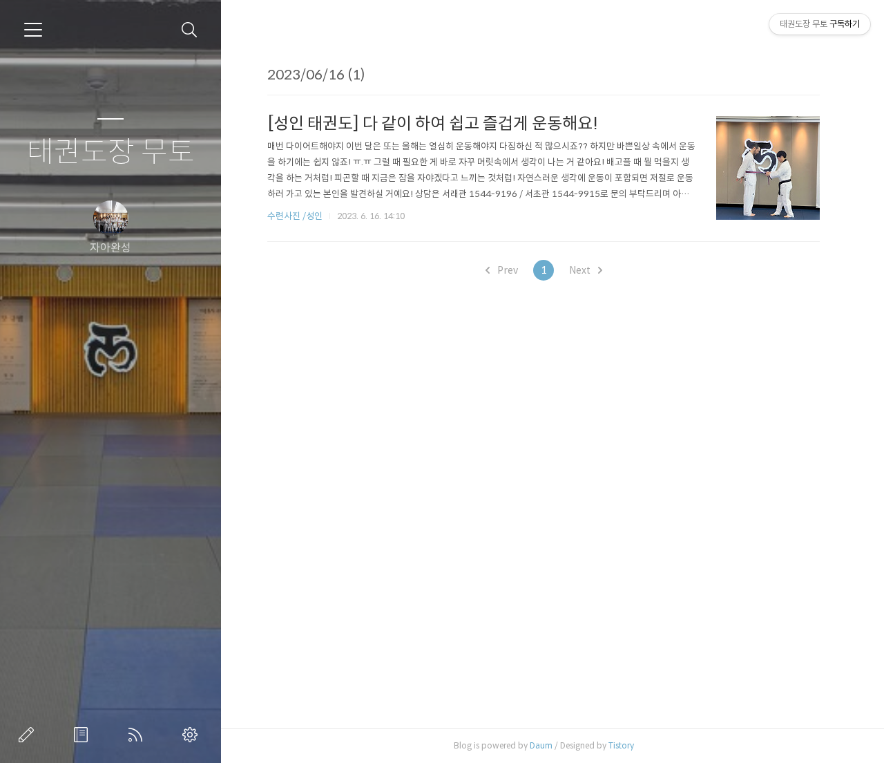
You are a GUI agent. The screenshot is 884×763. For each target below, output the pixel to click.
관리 (192, 734)
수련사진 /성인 (296, 216)
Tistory (621, 745)
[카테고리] (33, 30)
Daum (541, 745)
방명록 (83, 734)
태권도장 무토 (111, 152)
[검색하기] (190, 30)
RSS (138, 734)
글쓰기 (29, 734)
